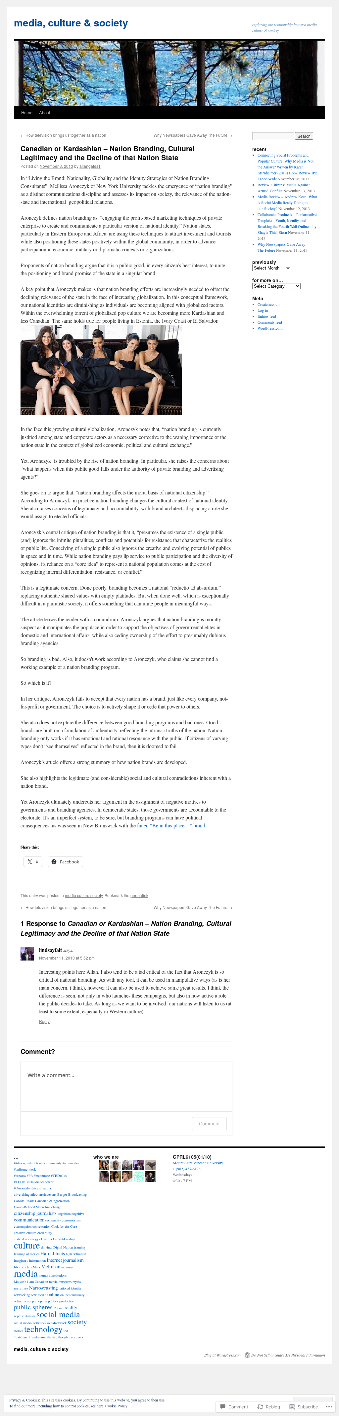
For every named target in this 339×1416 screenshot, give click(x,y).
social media (58, 1314)
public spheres (33, 1306)
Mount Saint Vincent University (198, 1162)
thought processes (70, 1337)
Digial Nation (63, 1247)
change (56, 1207)
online (53, 1294)
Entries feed (267, 316)
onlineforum (22, 1301)
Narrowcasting (43, 1287)
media (26, 1272)
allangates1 (90, 166)
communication (29, 1219)
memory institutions (53, 1275)
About (44, 112)
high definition (76, 1254)
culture (27, 1245)
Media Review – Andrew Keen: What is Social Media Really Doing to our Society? (287, 202)
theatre (52, 1337)
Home (26, 112)
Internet (54, 1259)
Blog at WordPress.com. (223, 1355)
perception (39, 1301)
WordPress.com (270, 328)
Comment (209, 1123)
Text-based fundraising (30, 1337)
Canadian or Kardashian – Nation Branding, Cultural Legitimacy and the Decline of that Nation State (108, 152)
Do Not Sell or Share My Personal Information (288, 1355)
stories (18, 1330)
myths (77, 1281)
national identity (70, 1288)
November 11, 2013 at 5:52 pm (67, 958)
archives (45, 1194)
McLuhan (50, 1266)
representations (24, 1316)
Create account (269, 304)
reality (71, 1307)
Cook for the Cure (64, 1226)
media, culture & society (71, 22)
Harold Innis (52, 1253)
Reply (44, 1021)
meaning (67, 1267)
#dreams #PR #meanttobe (32, 1175)
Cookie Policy (116, 1405)
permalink (139, 895)
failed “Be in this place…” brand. (172, 825)
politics (53, 1301)
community (53, 1220)
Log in (263, 310)
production (66, 1301)
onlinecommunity (72, 1294)
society (77, 1321)
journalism (73, 1259)
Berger (62, 1194)
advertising (21, 1194)
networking (22, 1294)
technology (43, 1328)
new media (38, 1294)
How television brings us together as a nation (63, 135)
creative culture (25, 1232)
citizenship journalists (35, 1213)
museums (65, 1281)
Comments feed (270, 322)
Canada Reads (24, 1200)
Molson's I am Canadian (31, 1281)
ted (66, 1330)
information (37, 1260)
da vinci (46, 1247)
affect (34, 1194)
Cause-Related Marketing (32, 1207)
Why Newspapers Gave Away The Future (193, 135)
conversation (41, 1226)
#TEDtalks (59, 1175)
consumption (22, 1226)
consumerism (71, 1220)
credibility (44, 1232)
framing (79, 1247)
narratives (21, 1288)
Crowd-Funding (64, 1239)
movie (53, 1281)
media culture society (84, 895)
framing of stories (26, 1254)
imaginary (21, 1260)
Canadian (41, 1200)
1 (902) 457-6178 (187, 1168)
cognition (64, 1213)
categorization (59, 1200)
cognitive (78, 1213)
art (54, 1194)
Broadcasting (77, 1194)
